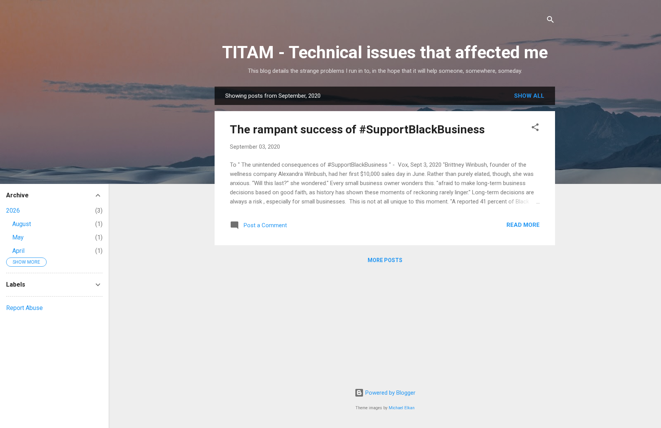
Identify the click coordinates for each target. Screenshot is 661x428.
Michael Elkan (402, 407)
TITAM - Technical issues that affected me (385, 52)
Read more (523, 224)
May (18, 237)
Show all (529, 95)
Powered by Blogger (389, 392)
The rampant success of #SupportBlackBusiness (357, 129)
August (21, 224)
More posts (385, 260)
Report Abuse (24, 308)
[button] (535, 128)
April (18, 250)
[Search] (550, 21)
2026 (13, 210)
